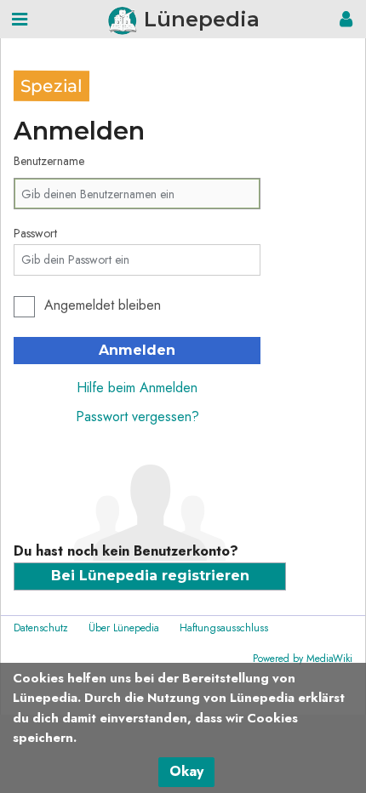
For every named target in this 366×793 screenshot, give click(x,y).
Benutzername (49, 160)
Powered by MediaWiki (302, 658)
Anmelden (137, 350)
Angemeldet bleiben (102, 305)
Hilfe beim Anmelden (137, 387)
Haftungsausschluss (224, 628)
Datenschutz (41, 628)
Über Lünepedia (124, 628)
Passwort (35, 233)
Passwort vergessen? (137, 416)
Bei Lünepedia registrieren (150, 576)
